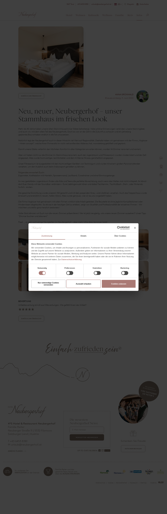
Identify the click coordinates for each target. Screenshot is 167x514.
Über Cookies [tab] (120, 236)
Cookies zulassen (118, 284)
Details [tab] (84, 236)
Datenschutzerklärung (71, 260)
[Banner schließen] (135, 228)
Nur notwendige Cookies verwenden (48, 284)
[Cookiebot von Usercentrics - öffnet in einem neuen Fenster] (119, 228)
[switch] (69, 273)
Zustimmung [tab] (46, 236)
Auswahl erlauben (83, 284)
